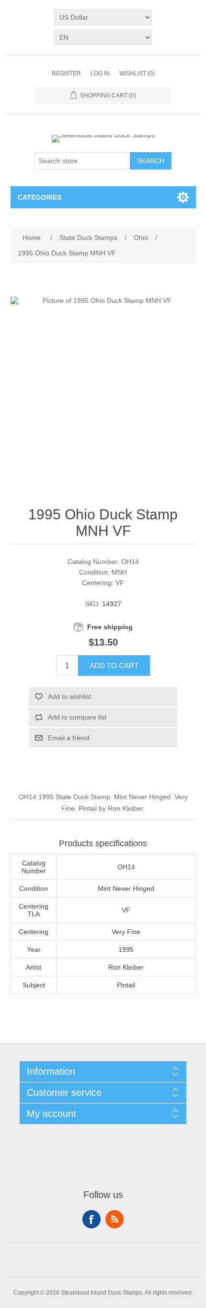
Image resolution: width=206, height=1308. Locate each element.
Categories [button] (39, 197)
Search (150, 161)
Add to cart (114, 665)
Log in (100, 73)
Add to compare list (77, 717)
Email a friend (69, 738)
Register (66, 73)
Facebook (91, 1219)
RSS (114, 1219)
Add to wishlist (69, 696)
